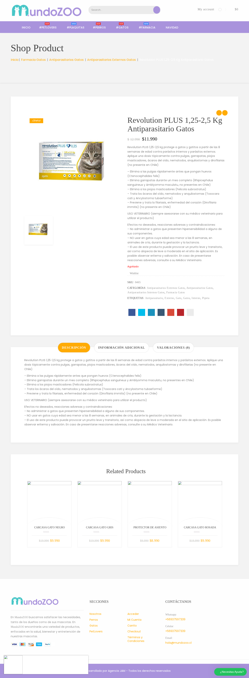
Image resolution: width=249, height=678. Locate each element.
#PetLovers (47, 27)
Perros (93, 620)
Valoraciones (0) (173, 347)
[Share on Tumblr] (161, 312)
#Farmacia (147, 27)
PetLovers (96, 631)
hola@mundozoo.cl (178, 643)
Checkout (134, 631)
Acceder (133, 614)
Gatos (93, 626)
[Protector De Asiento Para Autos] (150, 503)
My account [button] (206, 9)
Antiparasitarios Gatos (66, 59)
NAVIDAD (172, 27)
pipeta (206, 298)
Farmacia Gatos (33, 59)
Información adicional (121, 347)
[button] (233, 9)
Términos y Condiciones (135, 639)
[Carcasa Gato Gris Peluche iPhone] (100, 503)
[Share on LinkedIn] (151, 312)
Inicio (26, 27)
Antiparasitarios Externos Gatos (111, 59)
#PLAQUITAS (75, 27)
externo (169, 298)
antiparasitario (154, 298)
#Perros (99, 27)
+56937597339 (175, 619)
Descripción (74, 347)
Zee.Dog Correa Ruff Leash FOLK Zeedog (54, 661)
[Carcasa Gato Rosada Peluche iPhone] (200, 503)
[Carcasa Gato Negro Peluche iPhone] (49, 503)
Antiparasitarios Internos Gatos (146, 292)
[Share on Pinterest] (180, 312)
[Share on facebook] (131, 312)
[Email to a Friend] (190, 312)
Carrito (132, 626)
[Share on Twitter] (141, 312)
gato (178, 298)
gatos (186, 298)
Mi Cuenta (134, 620)
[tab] (74, 347)
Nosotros (95, 614)
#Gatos (122, 27)
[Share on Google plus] (170, 312)
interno (196, 298)
